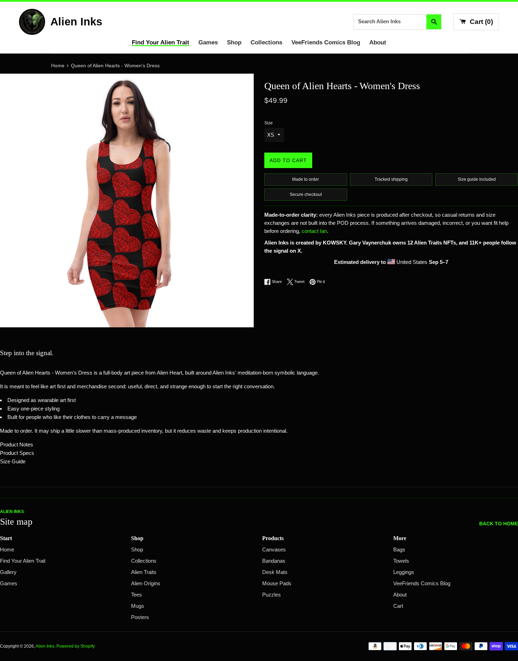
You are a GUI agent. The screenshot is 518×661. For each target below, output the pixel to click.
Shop (234, 42)
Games (208, 42)
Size (268, 123)
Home (7, 549)
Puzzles (271, 595)
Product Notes (16, 444)
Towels (401, 561)
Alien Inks (45, 646)
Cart (398, 606)
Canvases (274, 549)
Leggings (403, 572)
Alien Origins (145, 583)
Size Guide (12, 461)
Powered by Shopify (75, 646)
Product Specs (17, 453)
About (377, 42)
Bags (399, 549)
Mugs (137, 606)
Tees (136, 595)
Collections (266, 42)
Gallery (8, 572)
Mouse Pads (276, 583)
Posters (140, 617)
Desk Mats (275, 572)
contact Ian (314, 231)
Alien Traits (143, 572)
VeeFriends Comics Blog (325, 42)
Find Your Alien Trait (160, 42)
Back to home (498, 523)
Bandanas (273, 561)
